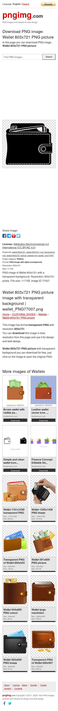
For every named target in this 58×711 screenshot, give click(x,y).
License (16, 685)
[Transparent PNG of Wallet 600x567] (43, 641)
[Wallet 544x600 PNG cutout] (15, 591)
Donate (33, 685)
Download (15, 420)
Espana (25, 3)
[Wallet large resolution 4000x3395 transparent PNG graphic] (43, 591)
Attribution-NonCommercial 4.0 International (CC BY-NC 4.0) (25, 245)
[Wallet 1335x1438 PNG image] (43, 491)
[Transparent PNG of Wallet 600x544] (15, 541)
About (6, 685)
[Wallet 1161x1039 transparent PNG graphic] (15, 491)
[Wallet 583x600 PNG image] (15, 641)
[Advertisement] (29, 91)
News (24, 685)
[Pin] (14, 236)
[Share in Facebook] (4, 236)
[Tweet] (18, 236)
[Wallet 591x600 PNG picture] (43, 541)
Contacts (18, 688)
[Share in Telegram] (9, 236)
